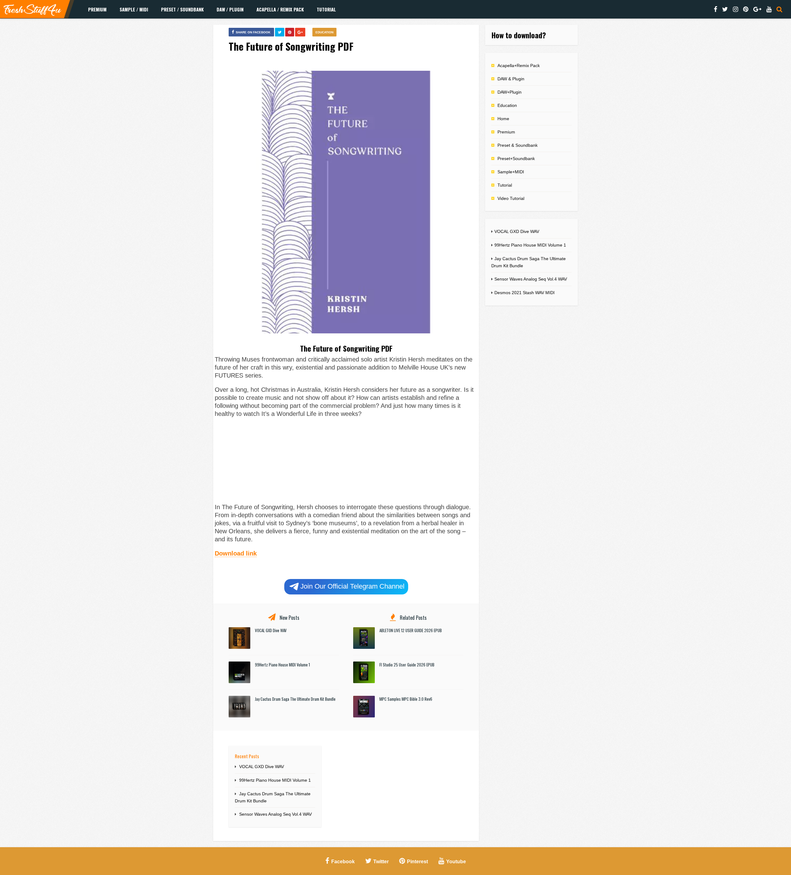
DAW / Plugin (230, 9)
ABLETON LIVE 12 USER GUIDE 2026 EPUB (410, 630)
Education (324, 32)
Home (503, 118)
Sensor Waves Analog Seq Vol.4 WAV (275, 814)
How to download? (518, 34)
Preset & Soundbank (517, 145)
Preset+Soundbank (516, 158)
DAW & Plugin (510, 78)
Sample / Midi (134, 9)
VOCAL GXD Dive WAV (271, 630)
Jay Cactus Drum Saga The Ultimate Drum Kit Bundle (295, 699)
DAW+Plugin (509, 92)
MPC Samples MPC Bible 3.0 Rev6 (405, 699)
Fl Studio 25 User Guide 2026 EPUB (406, 665)
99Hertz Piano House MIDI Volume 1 (282, 665)
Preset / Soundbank (182, 9)
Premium (97, 9)
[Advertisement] (346, 459)
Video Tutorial (510, 198)
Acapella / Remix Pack (280, 9)
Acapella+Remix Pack (518, 65)
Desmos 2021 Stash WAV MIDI (524, 292)
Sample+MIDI (510, 171)
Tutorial (326, 9)
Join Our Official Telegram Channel (352, 586)
